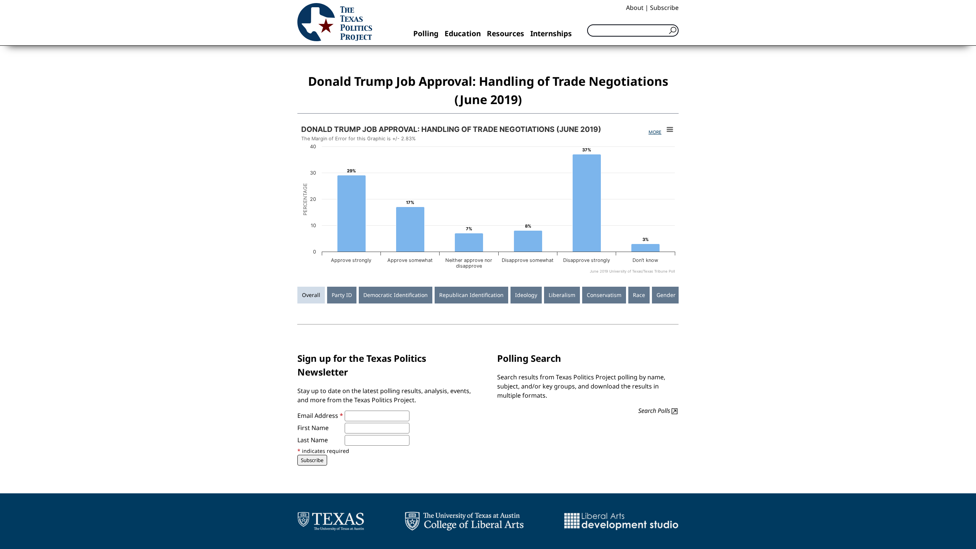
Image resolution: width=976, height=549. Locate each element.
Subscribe (664, 7)
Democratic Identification (395, 295)
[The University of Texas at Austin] (330, 521)
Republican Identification (471, 295)
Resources (505, 33)
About (635, 7)
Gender (666, 295)
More (655, 132)
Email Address (320, 415)
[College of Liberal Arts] (464, 521)
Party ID (342, 295)
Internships (551, 33)
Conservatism (604, 295)
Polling (425, 33)
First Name (313, 428)
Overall (311, 295)
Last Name (312, 440)
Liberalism (562, 295)
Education (463, 33)
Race (639, 295)
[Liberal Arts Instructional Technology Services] (621, 521)
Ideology (526, 295)
